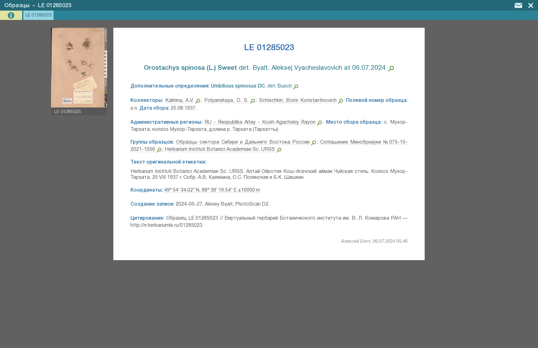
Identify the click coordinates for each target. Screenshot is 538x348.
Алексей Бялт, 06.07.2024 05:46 (374, 241)
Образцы (17, 5)
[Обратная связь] (518, 5)
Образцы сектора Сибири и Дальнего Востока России (242, 142)
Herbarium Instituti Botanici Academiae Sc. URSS (220, 149)
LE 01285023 (54, 5)
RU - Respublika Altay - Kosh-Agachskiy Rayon (260, 122)
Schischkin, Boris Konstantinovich (298, 100)
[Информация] (11, 15)
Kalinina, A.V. (179, 100)
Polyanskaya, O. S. (226, 100)
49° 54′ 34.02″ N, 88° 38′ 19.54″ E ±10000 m (212, 190)
